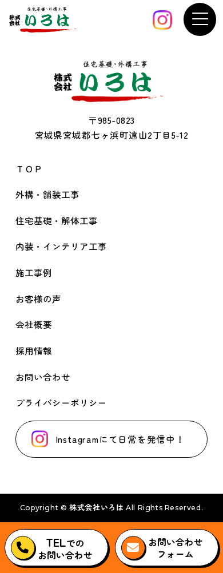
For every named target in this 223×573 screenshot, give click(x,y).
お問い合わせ (42, 376)
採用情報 (33, 350)
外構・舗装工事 (47, 194)
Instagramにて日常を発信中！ (120, 439)
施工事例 (33, 272)
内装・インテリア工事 (61, 246)
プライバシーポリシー (61, 402)
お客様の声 (38, 298)
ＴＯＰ (29, 168)
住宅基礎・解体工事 (56, 220)
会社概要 (33, 324)
